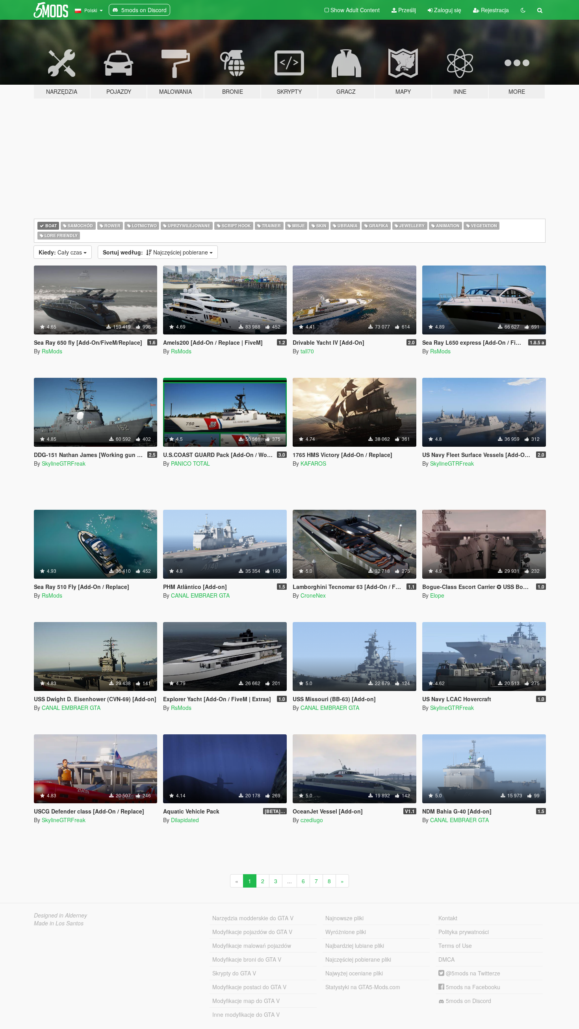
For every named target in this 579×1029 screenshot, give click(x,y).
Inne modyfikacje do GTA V (246, 1014)
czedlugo (312, 820)
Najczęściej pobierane (156, 252)
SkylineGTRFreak (63, 463)
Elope (437, 595)
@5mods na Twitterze (472, 973)
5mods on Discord (467, 1001)
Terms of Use (455, 945)
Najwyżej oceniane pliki (354, 973)
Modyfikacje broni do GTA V (246, 959)
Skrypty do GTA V (234, 973)
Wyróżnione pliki (345, 932)
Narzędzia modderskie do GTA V (252, 918)
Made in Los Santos (59, 923)
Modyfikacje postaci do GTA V (249, 987)
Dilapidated (185, 820)
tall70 (307, 351)
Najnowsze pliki (344, 918)
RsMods (52, 351)
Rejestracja (494, 10)
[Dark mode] (523, 10)
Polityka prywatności (463, 932)
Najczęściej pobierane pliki (358, 959)
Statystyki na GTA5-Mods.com (362, 987)
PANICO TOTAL (190, 463)
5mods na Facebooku (472, 987)
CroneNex (313, 595)
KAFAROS (313, 463)
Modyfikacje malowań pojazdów (251, 945)
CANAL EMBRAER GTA (200, 595)
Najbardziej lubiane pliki (354, 945)
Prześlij (406, 10)
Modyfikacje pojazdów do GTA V (252, 932)
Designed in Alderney (60, 915)
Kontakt (447, 918)
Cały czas (61, 252)
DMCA (446, 959)
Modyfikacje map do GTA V (246, 1001)
